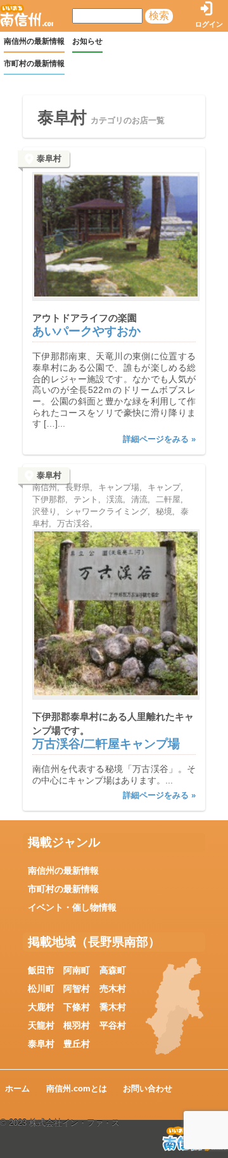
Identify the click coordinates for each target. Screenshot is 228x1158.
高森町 (112, 970)
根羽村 (76, 1025)
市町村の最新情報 (34, 63)
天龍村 (41, 1025)
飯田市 (41, 970)
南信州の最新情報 (34, 41)
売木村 (112, 988)
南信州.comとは (76, 1088)
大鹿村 (41, 1007)
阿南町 (76, 970)
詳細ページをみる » (159, 439)
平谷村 (112, 1025)
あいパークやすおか (86, 331)
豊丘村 (76, 1044)
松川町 (41, 988)
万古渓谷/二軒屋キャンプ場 (106, 743)
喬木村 (112, 1007)
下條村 (76, 1007)
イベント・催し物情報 (72, 907)
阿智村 (76, 988)
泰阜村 (41, 1044)
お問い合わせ (147, 1088)
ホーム (17, 1088)
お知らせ (87, 41)
